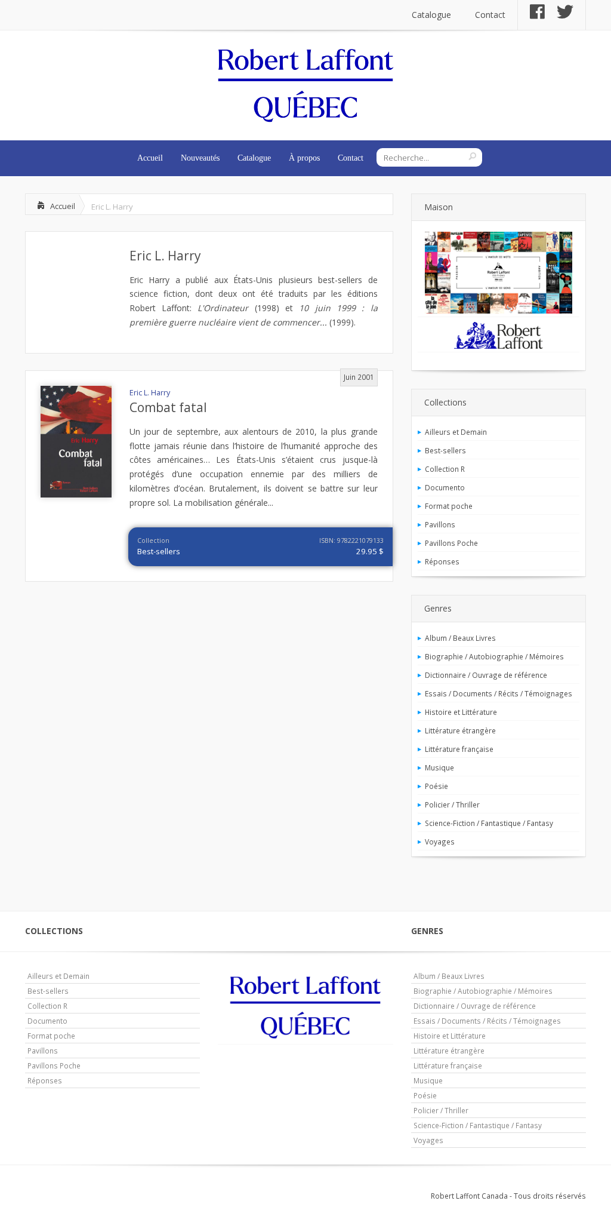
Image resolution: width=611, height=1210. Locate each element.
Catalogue (431, 14)
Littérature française (459, 749)
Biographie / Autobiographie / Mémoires (494, 656)
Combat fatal (168, 407)
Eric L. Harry (165, 255)
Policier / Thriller (452, 804)
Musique (439, 767)
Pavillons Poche (451, 543)
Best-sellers (158, 551)
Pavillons (440, 524)
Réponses (442, 561)
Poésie (436, 786)
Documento (445, 487)
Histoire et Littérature (461, 712)
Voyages (440, 841)
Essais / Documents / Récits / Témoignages (498, 693)
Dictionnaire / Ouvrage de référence (486, 675)
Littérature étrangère (460, 730)
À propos (304, 157)
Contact (490, 14)
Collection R (445, 469)
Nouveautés (200, 157)
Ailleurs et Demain (456, 432)
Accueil (150, 157)
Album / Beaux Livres (460, 638)
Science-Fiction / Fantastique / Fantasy (489, 823)
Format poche (449, 506)
